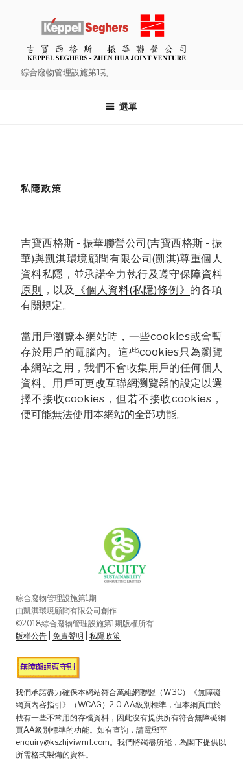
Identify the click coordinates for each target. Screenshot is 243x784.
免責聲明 (68, 636)
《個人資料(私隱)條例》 (132, 290)
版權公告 (31, 636)
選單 (127, 106)
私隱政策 (105, 636)
